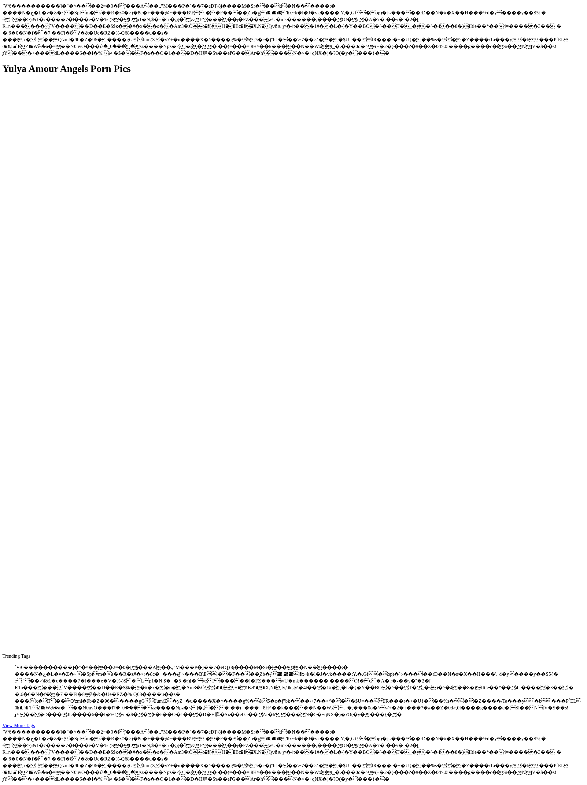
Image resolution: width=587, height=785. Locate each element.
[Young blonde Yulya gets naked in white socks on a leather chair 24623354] (60, 356)
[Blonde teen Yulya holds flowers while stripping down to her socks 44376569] (60, 617)
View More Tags (18, 725)
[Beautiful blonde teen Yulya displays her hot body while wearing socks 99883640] (60, 478)
